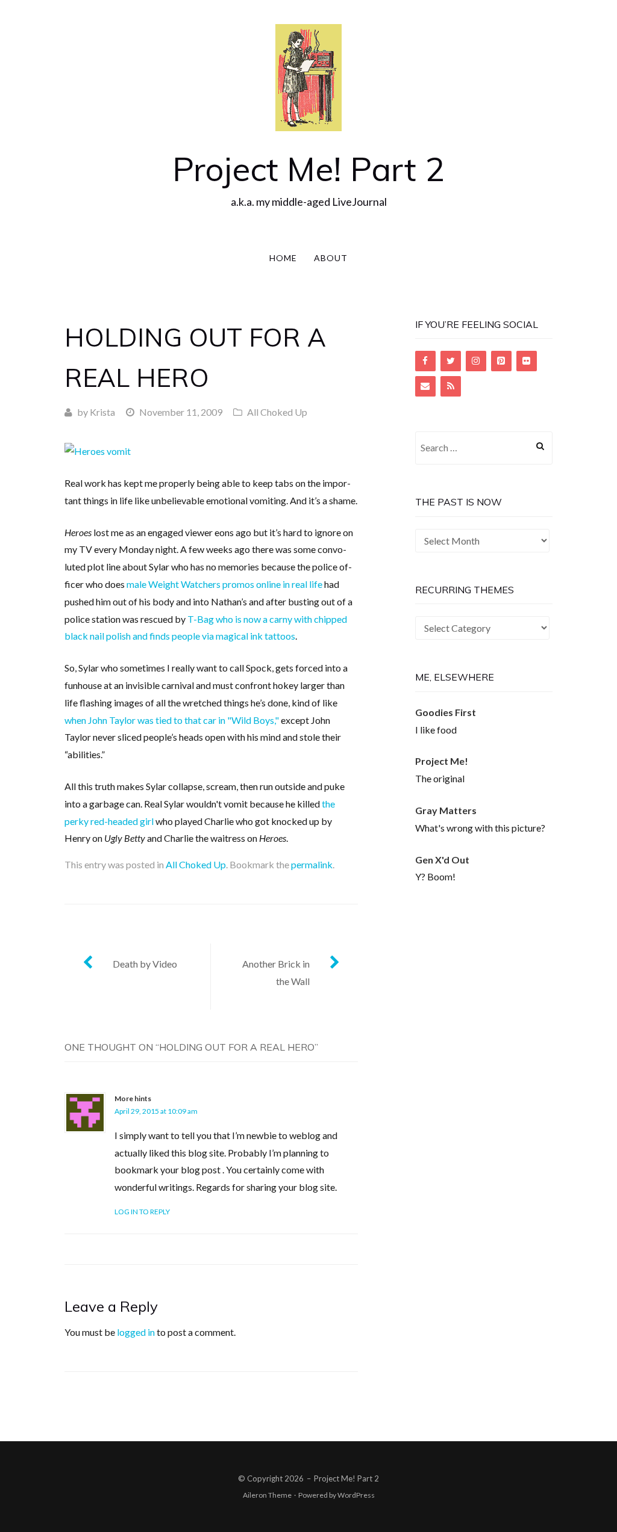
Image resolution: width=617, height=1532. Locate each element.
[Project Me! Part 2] (308, 76)
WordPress (356, 1495)
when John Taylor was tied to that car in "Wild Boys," (171, 720)
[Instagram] (476, 361)
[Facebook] (425, 361)
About (331, 258)
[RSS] (450, 386)
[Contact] (425, 386)
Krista (102, 412)
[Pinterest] (501, 361)
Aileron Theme (267, 1495)
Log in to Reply (142, 1211)
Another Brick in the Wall (276, 972)
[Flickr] (526, 361)
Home (283, 258)
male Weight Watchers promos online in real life (224, 584)
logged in (136, 1332)
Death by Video (145, 963)
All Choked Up (277, 412)
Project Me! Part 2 (308, 169)
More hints (132, 1098)
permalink (312, 864)
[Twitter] (450, 361)
